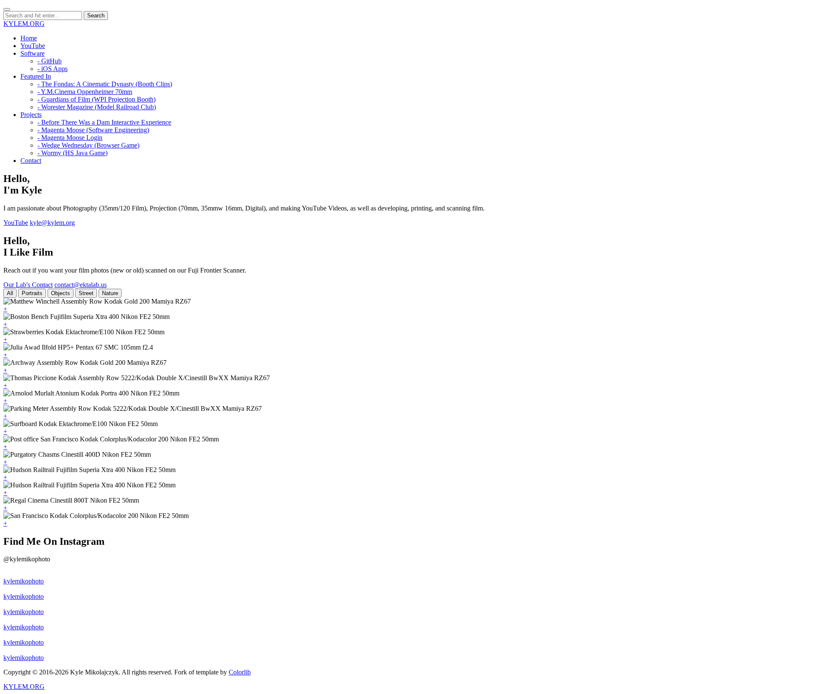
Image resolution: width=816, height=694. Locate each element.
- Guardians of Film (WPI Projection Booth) (96, 99)
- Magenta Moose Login (69, 137)
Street (86, 293)
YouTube (32, 45)
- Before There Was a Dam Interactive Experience (104, 122)
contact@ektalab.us (80, 284)
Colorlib (240, 672)
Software (32, 53)
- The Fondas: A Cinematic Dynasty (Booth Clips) (104, 84)
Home (28, 38)
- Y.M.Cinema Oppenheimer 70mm (84, 91)
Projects (31, 114)
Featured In (35, 76)
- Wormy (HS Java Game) (72, 152)
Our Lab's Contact (28, 284)
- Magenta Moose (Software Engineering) (93, 130)
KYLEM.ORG (24, 23)
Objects (60, 293)
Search (96, 15)
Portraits (32, 293)
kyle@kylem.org (52, 222)
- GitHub (49, 61)
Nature (110, 293)
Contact (30, 160)
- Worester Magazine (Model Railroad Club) (96, 107)
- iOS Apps (52, 68)
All (10, 293)
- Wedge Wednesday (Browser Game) (88, 145)
